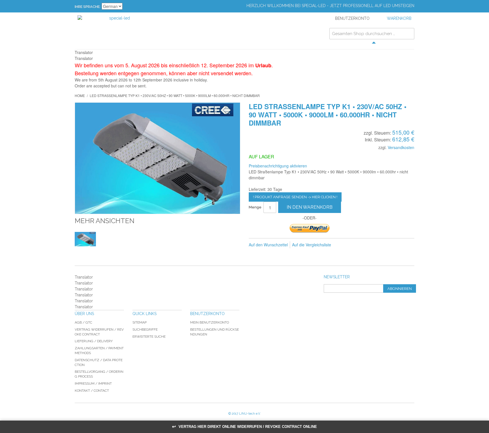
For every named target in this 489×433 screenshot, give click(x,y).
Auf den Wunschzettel (268, 244)
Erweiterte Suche (149, 337)
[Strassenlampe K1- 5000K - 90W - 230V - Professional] (85, 239)
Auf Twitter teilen (365, 245)
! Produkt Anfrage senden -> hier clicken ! (295, 197)
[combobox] (371, 33)
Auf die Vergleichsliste (311, 244)
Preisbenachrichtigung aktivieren (278, 166)
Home (80, 95)
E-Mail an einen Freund (343, 245)
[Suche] (408, 33)
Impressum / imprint (93, 383)
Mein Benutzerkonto (209, 322)
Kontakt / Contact (92, 391)
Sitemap (139, 322)
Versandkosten (401, 147)
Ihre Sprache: (87, 7)
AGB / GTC (83, 322)
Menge (255, 207)
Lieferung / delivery (94, 341)
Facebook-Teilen (354, 245)
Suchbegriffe (145, 329)
